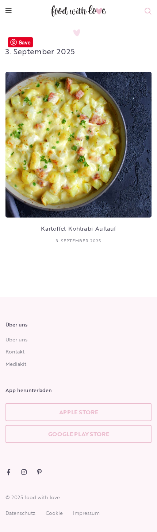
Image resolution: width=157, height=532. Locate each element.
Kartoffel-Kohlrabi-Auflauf (78, 228)
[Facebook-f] (8, 472)
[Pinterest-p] (39, 472)
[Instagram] (24, 472)
